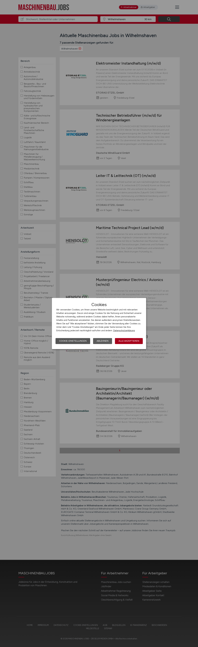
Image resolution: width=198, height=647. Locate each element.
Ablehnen (102, 341)
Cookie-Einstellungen (73, 341)
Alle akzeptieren (129, 341)
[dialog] (99, 323)
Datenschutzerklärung (124, 330)
